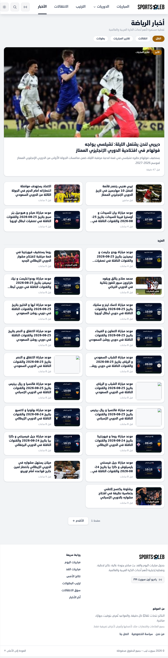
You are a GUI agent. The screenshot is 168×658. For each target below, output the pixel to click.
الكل (158, 38)
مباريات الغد (73, 569)
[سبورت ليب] (126, 557)
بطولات (100, 38)
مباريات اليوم (73, 562)
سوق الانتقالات (71, 590)
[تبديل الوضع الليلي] (4, 7)
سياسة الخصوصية (142, 634)
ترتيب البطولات (71, 583)
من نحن (160, 634)
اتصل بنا (124, 634)
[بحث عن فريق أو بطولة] (14, 7)
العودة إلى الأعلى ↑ (15, 651)
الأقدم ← (78, 520)
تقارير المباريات (121, 38)
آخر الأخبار (75, 597)
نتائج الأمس (73, 576)
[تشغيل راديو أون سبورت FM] (25, 7)
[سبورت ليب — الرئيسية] (151, 7)
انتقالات (142, 38)
